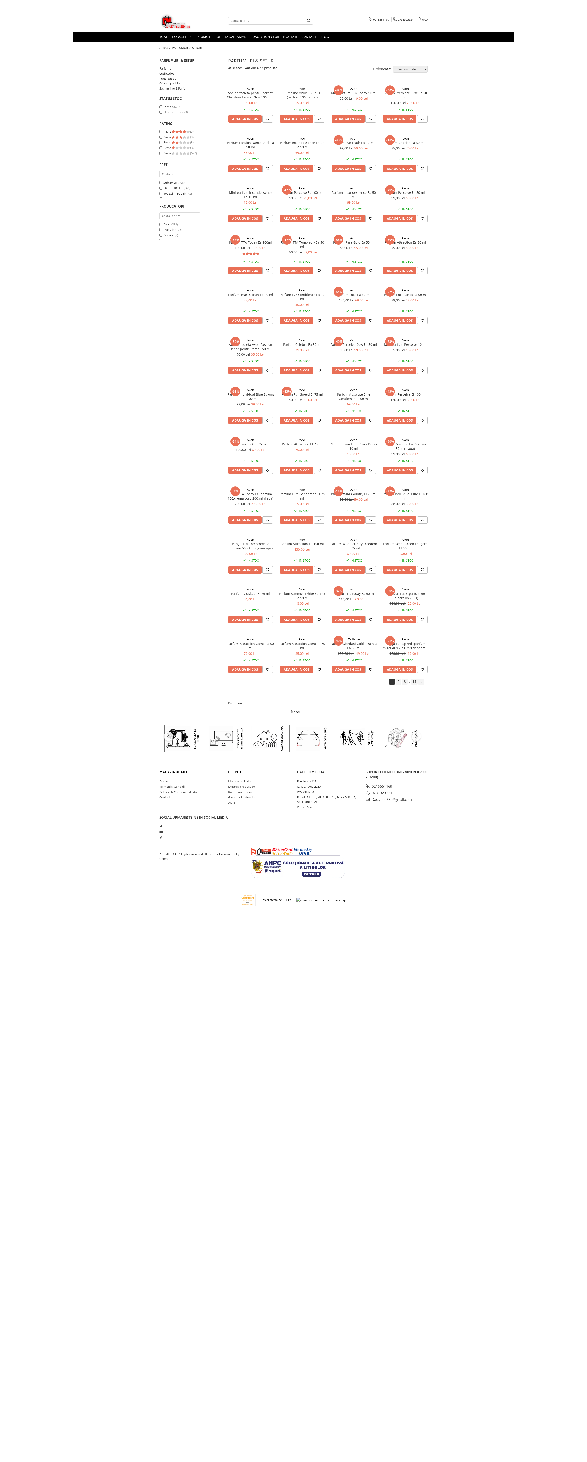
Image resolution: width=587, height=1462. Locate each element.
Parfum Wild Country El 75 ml (353, 494)
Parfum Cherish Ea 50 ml (405, 143)
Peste (167, 131)
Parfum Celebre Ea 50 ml (302, 344)
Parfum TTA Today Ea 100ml (250, 242)
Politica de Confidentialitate (178, 792)
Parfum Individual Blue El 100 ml (405, 496)
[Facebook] (160, 826)
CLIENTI (234, 772)
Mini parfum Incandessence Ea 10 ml (250, 194)
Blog (324, 36)
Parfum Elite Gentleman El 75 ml (302, 496)
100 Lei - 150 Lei (174, 193)
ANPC (232, 803)
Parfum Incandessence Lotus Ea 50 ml (302, 145)
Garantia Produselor (242, 797)
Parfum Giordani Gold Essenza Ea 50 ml (353, 645)
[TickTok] (160, 837)
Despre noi (166, 781)
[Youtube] (160, 832)
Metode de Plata (239, 781)
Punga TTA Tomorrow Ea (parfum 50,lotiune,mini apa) (251, 546)
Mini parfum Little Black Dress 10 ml (354, 446)
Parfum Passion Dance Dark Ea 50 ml (250, 145)
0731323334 (381, 792)
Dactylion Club (265, 36)
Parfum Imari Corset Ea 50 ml (250, 294)
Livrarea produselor (241, 786)
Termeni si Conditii (172, 786)
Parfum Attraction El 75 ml (302, 444)
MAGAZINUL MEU (173, 772)
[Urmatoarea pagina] (421, 682)
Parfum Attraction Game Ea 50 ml (250, 645)
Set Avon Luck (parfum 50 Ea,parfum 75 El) (405, 595)
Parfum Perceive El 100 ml (405, 394)
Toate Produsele (174, 36)
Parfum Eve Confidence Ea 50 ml (302, 296)
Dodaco (168, 235)
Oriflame (354, 639)
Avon (167, 224)
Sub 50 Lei (170, 182)
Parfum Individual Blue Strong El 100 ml (250, 396)
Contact (308, 36)
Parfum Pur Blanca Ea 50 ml (405, 294)
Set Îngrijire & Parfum (173, 88)
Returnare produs (240, 792)
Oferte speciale (169, 83)
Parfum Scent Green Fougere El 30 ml (405, 546)
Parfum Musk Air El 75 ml (250, 593)
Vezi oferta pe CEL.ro (277, 900)
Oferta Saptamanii (232, 36)
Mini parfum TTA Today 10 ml (354, 93)
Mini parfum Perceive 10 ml (405, 344)
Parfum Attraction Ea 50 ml (405, 242)
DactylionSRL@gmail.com (391, 799)
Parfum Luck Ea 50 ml (353, 294)
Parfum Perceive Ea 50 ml (405, 192)
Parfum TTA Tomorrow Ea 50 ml (302, 244)
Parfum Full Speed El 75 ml (302, 394)
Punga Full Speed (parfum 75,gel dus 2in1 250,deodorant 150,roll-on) (405, 645)
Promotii (204, 36)
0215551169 (381, 786)
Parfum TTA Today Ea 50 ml (354, 593)
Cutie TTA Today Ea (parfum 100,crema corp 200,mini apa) (250, 496)
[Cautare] (309, 21)
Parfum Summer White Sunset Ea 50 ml (302, 595)
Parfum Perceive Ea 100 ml (302, 192)
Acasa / (165, 47)
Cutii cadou (167, 73)
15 (414, 681)
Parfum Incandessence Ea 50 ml (354, 194)
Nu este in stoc (173, 112)
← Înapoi (293, 712)
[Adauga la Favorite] (267, 119)
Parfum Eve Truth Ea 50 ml (353, 143)
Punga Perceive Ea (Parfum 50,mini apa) (405, 446)
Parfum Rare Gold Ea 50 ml (353, 242)
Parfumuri (166, 68)
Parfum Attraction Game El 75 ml (302, 645)
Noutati (290, 36)
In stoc (168, 107)
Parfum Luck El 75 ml (251, 444)
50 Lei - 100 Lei (173, 188)
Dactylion (169, 230)
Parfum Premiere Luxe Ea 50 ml (405, 95)
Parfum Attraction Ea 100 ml (302, 544)
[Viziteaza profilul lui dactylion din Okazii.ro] (248, 900)
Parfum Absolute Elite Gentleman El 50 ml (353, 396)
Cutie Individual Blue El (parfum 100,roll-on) (302, 95)
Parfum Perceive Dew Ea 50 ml (353, 344)
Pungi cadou (167, 78)
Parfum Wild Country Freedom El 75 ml (353, 546)
